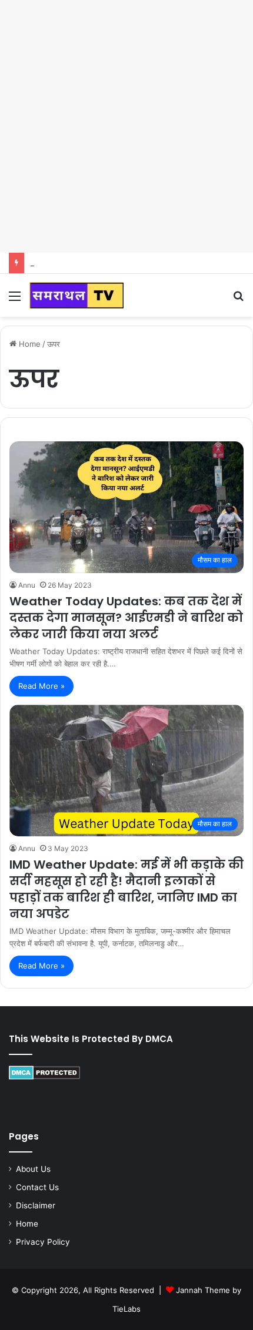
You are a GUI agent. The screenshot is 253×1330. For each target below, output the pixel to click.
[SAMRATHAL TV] (76, 295)
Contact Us (37, 1187)
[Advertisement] (126, 126)
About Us (33, 1169)
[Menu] (15, 300)
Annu (26, 585)
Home (28, 344)
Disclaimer (35, 1205)
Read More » (41, 686)
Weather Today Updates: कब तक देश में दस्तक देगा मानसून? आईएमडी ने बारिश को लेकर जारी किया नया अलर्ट (126, 617)
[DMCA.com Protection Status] (44, 1076)
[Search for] (238, 300)
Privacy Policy (43, 1242)
